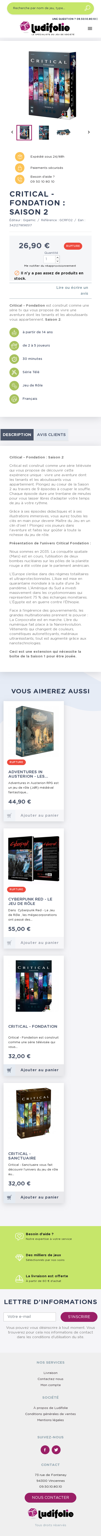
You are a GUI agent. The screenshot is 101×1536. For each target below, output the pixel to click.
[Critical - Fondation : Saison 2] (25, 133)
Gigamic (29, 220)
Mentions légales (50, 1420)
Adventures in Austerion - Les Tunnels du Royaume (32, 774)
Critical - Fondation (32, 1027)
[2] (14, 291)
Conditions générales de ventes (50, 1414)
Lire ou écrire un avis (72, 290)
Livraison (50, 1373)
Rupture (73, 246)
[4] (22, 291)
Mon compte (50, 1385)
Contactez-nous (50, 1379)
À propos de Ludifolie (50, 1408)
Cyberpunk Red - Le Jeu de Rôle (30, 901)
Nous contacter (50, 1498)
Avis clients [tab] (51, 435)
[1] (10, 291)
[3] (18, 291)
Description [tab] (17, 435)
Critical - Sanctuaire (22, 1156)
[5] (25, 291)
